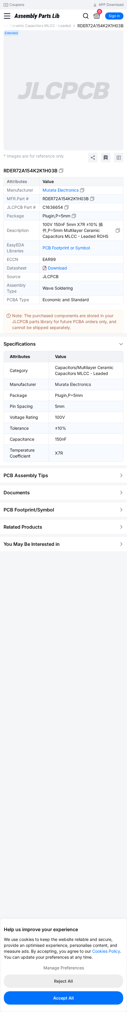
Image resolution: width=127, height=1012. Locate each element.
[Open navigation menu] (7, 16)
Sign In (114, 16)
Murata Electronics (61, 190)
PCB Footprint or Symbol (66, 247)
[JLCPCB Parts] (36, 13)
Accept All (63, 997)
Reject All (63, 981)
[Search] (86, 16)
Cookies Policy (106, 951)
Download (57, 267)
